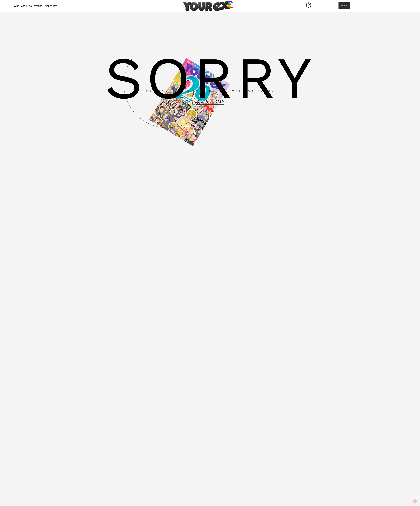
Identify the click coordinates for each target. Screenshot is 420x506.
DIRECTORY (51, 6)
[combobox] (327, 5)
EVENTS (38, 6)
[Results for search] (327, 10)
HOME (16, 6)
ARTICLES (26, 6)
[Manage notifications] (415, 501)
